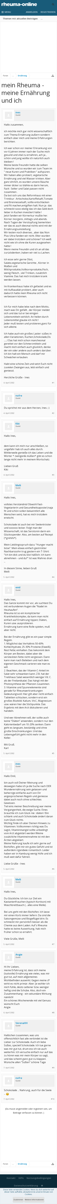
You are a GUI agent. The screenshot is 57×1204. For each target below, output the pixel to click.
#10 (52, 1099)
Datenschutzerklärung (26, 1185)
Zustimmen (18, 1199)
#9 (53, 1067)
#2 (53, 413)
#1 (53, 382)
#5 (53, 753)
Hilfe (21, 1178)
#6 (53, 869)
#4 (53, 577)
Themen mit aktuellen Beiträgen (20, 18)
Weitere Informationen (34, 1199)
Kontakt (11, 1178)
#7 (53, 944)
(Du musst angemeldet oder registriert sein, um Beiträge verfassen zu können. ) (28, 1110)
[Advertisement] (28, 49)
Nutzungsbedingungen (39, 1178)
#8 (53, 1012)
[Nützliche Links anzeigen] (52, 76)
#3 (53, 475)
